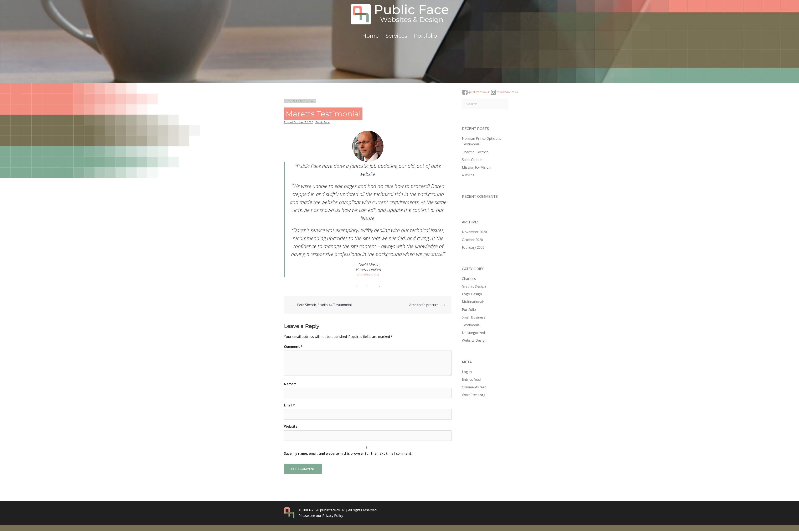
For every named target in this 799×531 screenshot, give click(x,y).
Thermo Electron (475, 152)
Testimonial (302, 101)
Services (396, 35)
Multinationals (473, 301)
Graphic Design (474, 286)
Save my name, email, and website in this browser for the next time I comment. (348, 453)
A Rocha (468, 175)
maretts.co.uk (368, 274)
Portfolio (425, 35)
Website (291, 426)
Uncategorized (473, 332)
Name (290, 384)
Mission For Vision (476, 167)
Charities (469, 278)
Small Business (473, 317)
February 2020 (473, 247)
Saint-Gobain (472, 159)
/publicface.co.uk (479, 92)
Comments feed (474, 387)
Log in (467, 371)
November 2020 (474, 232)
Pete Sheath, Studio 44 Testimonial (324, 305)
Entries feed (471, 379)
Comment (293, 346)
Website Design (474, 340)
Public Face (323, 122)
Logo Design (472, 294)
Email (289, 405)
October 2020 (472, 239)
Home (370, 35)
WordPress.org (473, 395)
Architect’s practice (423, 305)
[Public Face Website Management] (399, 16)
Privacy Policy (332, 515)
